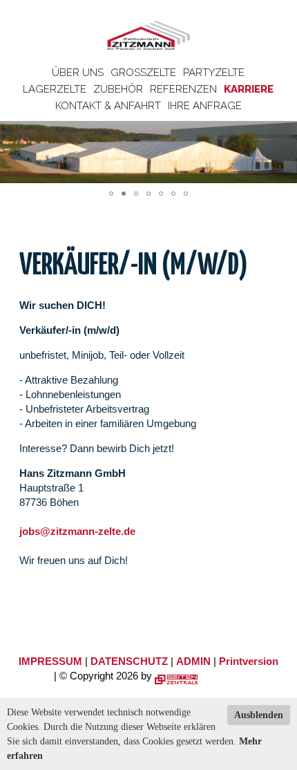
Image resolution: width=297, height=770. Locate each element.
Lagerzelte (54, 89)
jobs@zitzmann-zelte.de (77, 531)
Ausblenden (258, 715)
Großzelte (143, 72)
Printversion (248, 661)
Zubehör (118, 89)
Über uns (78, 72)
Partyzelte (214, 72)
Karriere (249, 89)
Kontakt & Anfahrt (108, 106)
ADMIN (193, 661)
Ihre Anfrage (205, 106)
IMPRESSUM (50, 661)
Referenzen (183, 89)
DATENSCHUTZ (129, 661)
